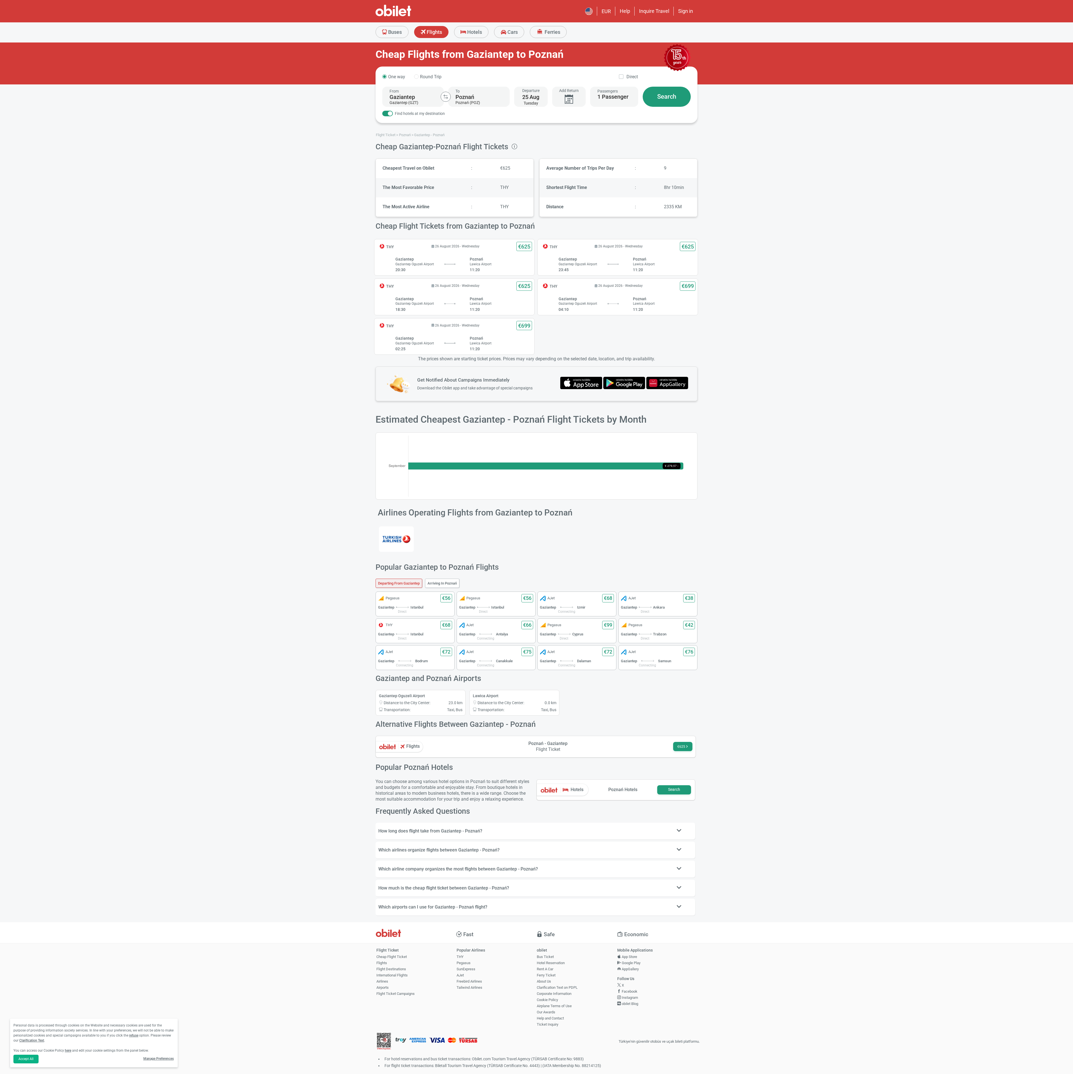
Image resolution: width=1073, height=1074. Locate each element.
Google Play (630, 963)
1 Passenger (612, 96)
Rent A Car (545, 969)
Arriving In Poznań (442, 583)
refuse (133, 1035)
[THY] (396, 539)
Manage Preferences (158, 1059)
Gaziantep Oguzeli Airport (402, 696)
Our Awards (546, 1012)
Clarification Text (31, 1040)
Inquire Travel (654, 11)
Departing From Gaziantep (399, 583)
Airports (382, 987)
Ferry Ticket (546, 975)
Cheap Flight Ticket (391, 957)
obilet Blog (629, 1004)
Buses (394, 32)
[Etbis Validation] (384, 1041)
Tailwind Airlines (469, 987)
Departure (531, 90)
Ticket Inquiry (547, 1024)
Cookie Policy (547, 1000)
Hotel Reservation (551, 963)
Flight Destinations (391, 969)
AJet (460, 975)
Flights (434, 32)
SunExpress (466, 969)
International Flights (392, 975)
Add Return (569, 90)
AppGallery (630, 969)
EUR (606, 11)
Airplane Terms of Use (554, 1006)
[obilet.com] (407, 15)
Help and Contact (550, 1018)
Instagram (629, 997)
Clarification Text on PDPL (557, 987)
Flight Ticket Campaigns (395, 994)
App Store (629, 957)
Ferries (551, 32)
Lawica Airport (485, 696)
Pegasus (464, 963)
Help (625, 11)
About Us (544, 981)
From (394, 91)
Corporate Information (554, 994)
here (68, 1050)
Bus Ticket (545, 957)
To (457, 91)
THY (460, 957)
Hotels (474, 32)
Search (666, 96)
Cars (512, 32)
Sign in (685, 11)
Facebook (629, 991)
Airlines (382, 981)
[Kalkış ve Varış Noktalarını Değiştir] (446, 97)
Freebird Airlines (469, 981)
